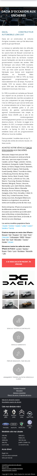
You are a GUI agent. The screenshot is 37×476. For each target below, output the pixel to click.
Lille (4, 254)
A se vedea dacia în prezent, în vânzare (18, 263)
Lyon (14, 251)
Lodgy (24, 226)
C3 (3, 438)
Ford (29, 235)
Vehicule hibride (7, 458)
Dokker (11, 226)
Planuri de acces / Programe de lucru (19, 395)
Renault (4, 235)
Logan (29, 226)
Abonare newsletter (19, 393)
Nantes (25, 249)
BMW (22, 237)
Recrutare (19, 391)
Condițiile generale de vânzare (11, 465)
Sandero (5, 228)
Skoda (20, 427)
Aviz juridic (5, 467)
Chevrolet (5, 237)
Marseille (29, 251)
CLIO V (4, 445)
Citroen (10, 242)
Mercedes (17, 240)
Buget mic (5, 453)
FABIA (20, 438)
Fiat (10, 235)
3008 (20, 435)
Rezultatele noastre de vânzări (11, 402)
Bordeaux (21, 251)
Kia (7, 240)
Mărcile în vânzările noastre (11, 400)
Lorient (18, 249)
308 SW (21, 440)
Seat (3, 240)
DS (21, 235)
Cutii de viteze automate (9, 455)
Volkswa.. (30, 426)
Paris (9, 251)
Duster (5, 226)
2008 (3, 440)
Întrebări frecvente (19, 388)
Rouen (4, 251)
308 (3, 442)
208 (3, 435)
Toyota (25, 240)
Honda (4, 242)
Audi (11, 240)
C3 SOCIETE (22, 445)
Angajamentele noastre (9, 470)
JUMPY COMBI (23, 442)
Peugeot (16, 235)
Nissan (27, 237)
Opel (25, 235)
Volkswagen (14, 237)
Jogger (18, 226)
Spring (11, 228)
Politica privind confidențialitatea (12, 468)
